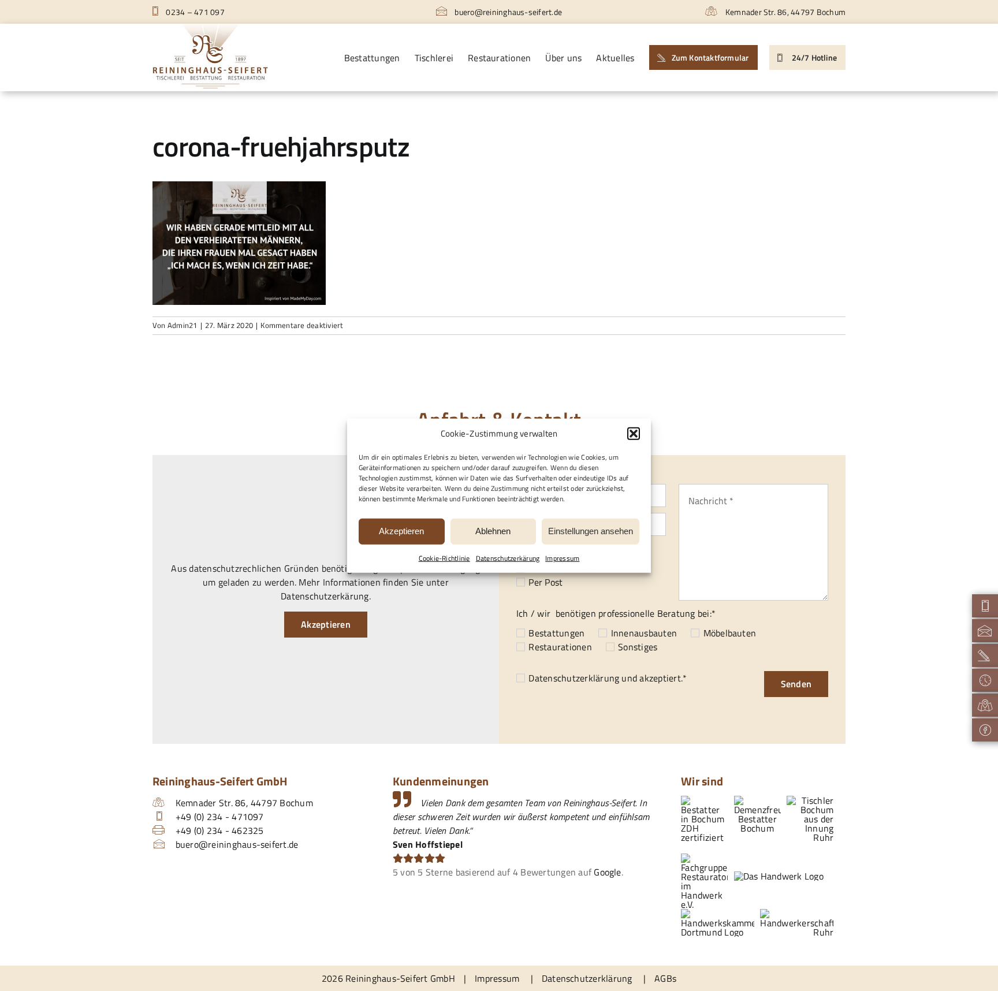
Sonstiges (637, 647)
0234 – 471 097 (194, 12)
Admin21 (182, 325)
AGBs (665, 978)
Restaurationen (559, 647)
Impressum (562, 557)
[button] (633, 433)
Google (607, 872)
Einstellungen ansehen (590, 531)
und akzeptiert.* (607, 678)
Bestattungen (556, 633)
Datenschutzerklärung (573, 678)
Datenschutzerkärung (508, 557)
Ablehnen (493, 531)
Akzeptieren (401, 531)
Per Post (545, 582)
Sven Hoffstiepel (428, 844)
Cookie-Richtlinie (444, 557)
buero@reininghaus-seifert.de (507, 12)
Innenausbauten (644, 633)
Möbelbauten (729, 633)
